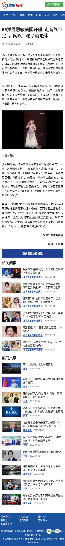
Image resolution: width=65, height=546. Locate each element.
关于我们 (5, 516)
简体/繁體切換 (53, 4)
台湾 (38, 15)
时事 (22, 15)
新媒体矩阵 (6, 524)
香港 (30, 15)
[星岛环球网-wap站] (14, 5)
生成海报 (29, 44)
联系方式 (5, 520)
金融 (54, 15)
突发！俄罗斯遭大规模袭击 (38, 364)
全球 (46, 15)
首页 (5, 15)
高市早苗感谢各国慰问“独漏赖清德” (42, 451)
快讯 (13, 15)
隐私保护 (42, 520)
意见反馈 (23, 520)
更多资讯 (32, 253)
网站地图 (23, 516)
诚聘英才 (42, 516)
